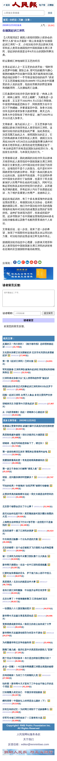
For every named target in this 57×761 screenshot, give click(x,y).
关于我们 (28, 739)
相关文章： (9, 338)
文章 (27, 20)
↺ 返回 (6, 5)
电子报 (42, 5)
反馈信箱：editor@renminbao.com (28, 744)
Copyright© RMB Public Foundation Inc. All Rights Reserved (29, 727)
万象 (21, 20)
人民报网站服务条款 (28, 734)
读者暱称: (7, 313)
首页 (5, 20)
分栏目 (13, 20)
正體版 (50, 5)
